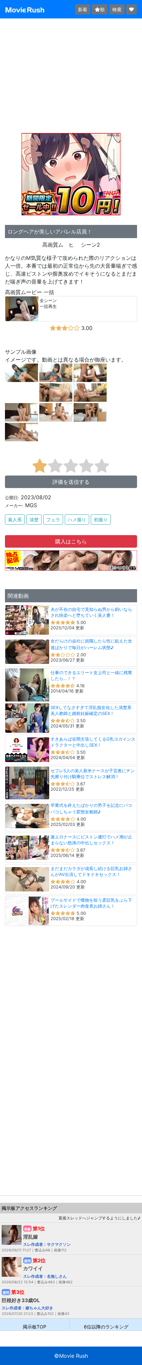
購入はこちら (71, 541)
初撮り (101, 519)
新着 (82, 9)
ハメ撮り (77, 519)
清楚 (34, 519)
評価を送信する (71, 481)
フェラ (53, 519)
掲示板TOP (34, 1326)
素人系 (15, 519)
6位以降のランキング (106, 1326)
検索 (117, 9)
